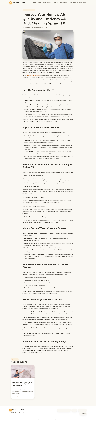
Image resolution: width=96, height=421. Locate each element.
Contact (55, 2)
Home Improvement (29, 10)
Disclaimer (83, 413)
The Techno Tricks (18, 3)
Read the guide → (17, 396)
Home (34, 2)
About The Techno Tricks (44, 2)
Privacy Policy (63, 2)
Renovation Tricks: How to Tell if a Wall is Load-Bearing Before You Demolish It (22, 384)
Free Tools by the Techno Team (78, 2)
